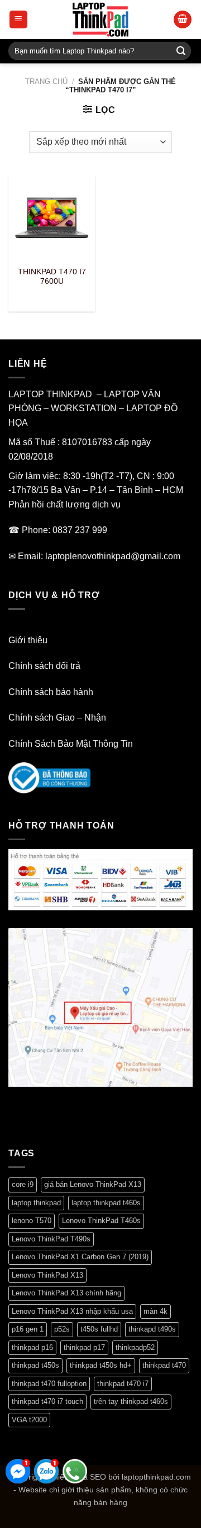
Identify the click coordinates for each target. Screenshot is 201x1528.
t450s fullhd (99, 1329)
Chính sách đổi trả (44, 666)
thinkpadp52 (135, 1347)
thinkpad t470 (164, 1365)
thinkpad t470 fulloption (49, 1383)
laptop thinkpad (36, 1203)
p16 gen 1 (28, 1329)
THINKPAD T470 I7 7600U (52, 277)
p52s (62, 1329)
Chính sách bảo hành (50, 692)
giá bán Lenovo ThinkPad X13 (92, 1184)
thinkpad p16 (32, 1347)
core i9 (23, 1184)
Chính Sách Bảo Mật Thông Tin (70, 743)
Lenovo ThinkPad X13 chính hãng (66, 1293)
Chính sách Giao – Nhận (57, 717)
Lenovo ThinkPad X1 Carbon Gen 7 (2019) (80, 1257)
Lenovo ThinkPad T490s (51, 1239)
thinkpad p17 (84, 1347)
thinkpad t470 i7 (123, 1383)
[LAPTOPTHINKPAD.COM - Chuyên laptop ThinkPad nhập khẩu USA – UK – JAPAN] (100, 19)
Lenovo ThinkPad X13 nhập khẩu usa (72, 1311)
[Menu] (18, 20)
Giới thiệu (27, 640)
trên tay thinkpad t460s (131, 1401)
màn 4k (155, 1311)
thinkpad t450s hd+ (101, 1365)
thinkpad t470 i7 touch (47, 1401)
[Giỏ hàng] (183, 20)
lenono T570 (31, 1220)
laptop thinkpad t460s (106, 1203)
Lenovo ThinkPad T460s (101, 1220)
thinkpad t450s (35, 1365)
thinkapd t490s (152, 1329)
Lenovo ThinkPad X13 (47, 1275)
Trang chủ (46, 81)
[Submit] (180, 51)
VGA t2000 (29, 1420)
